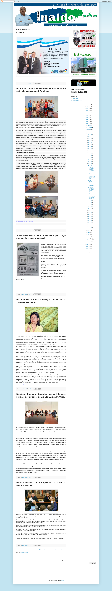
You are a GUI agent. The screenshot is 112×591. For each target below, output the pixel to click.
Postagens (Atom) (24, 552)
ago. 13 (90, 204)
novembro (89, 127)
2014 (87, 248)
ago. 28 (90, 140)
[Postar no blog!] (36, 83)
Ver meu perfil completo (76, 100)
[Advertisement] (24, 568)
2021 (87, 116)
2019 (87, 119)
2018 (87, 121)
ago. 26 (90, 144)
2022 (87, 114)
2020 (87, 117)
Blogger (62, 580)
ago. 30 (90, 136)
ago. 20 (90, 155)
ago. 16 (90, 163)
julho (88, 230)
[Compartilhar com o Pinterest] (40, 83)
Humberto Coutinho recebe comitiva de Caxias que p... (91, 170)
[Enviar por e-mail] (34, 83)
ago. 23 (90, 150)
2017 (87, 123)
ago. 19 (90, 157)
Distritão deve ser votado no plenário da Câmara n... (92, 196)
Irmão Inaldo (75, 98)
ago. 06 (90, 218)
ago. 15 (90, 200)
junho (88, 232)
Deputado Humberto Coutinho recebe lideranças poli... (91, 190)
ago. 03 (90, 224)
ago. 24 (90, 148)
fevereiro (89, 239)
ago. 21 (90, 154)
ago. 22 (90, 152)
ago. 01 (90, 227)
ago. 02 (90, 226)
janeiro (89, 241)
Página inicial (42, 550)
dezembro (89, 125)
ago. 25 (90, 146)
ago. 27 (90, 142)
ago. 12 (90, 206)
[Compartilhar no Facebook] (39, 83)
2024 (87, 110)
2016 (87, 244)
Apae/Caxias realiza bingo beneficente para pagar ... (91, 176)
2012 (87, 252)
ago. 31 (90, 134)
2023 (87, 112)
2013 (87, 250)
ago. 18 (90, 159)
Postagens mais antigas (60, 550)
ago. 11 (90, 208)
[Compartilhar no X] (37, 83)
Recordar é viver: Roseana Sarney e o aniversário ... (91, 183)
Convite (90, 165)
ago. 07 (90, 216)
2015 (87, 246)
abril (88, 236)
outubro (89, 129)
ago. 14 (90, 202)
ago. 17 (90, 161)
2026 (87, 106)
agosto (89, 133)
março (88, 238)
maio (88, 234)
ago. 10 (90, 210)
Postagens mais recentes (22, 550)
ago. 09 (90, 212)
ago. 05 (90, 220)
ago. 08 (90, 214)
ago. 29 (90, 138)
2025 (87, 108)
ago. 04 (90, 222)
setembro (89, 131)
